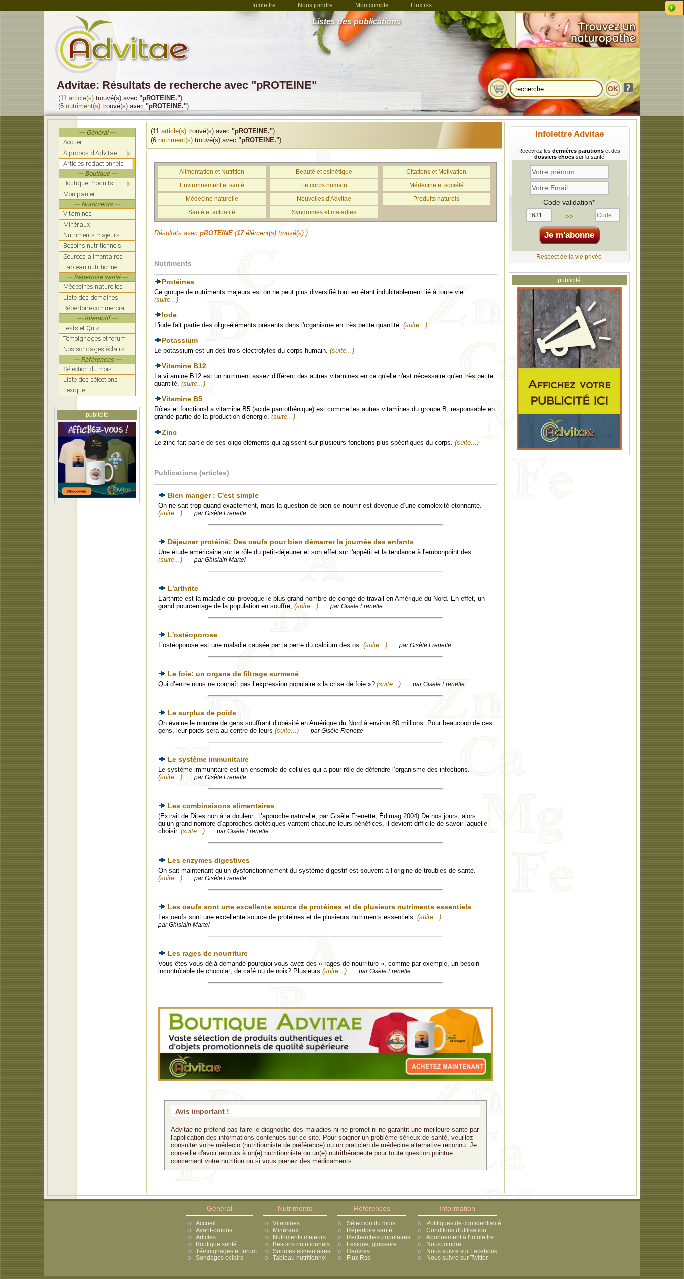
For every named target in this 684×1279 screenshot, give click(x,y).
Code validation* (569, 202)
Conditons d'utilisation (456, 1230)
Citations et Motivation (436, 171)
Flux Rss (358, 1257)
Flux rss (421, 5)
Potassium (180, 340)
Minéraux (285, 1230)
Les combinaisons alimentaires (221, 806)
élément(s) (261, 233)
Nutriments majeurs (299, 1237)
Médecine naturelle (212, 198)
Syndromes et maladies (324, 212)
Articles (206, 1237)
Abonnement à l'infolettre (460, 1237)
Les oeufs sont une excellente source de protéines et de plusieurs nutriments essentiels (319, 907)
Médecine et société (436, 185)
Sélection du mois (371, 1223)
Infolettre (264, 5)
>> (569, 216)
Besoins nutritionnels (301, 1244)
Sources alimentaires (301, 1251)
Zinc (169, 432)
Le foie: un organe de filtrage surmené (233, 674)
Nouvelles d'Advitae (324, 198)
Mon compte (372, 5)
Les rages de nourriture (208, 953)
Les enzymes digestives (209, 860)
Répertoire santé (369, 1230)
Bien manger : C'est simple (213, 495)
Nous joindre (315, 5)
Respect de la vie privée (569, 256)
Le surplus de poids (202, 713)
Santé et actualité (211, 212)
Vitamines (286, 1223)
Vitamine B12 (184, 366)
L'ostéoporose (192, 635)
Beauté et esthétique (324, 171)
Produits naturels (436, 198)
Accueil (206, 1223)
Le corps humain (324, 185)
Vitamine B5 (182, 399)
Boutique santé (216, 1244)
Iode (169, 315)
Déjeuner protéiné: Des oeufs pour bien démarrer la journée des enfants (291, 542)
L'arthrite (183, 588)
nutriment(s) (83, 106)
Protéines (178, 282)
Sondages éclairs (219, 1257)
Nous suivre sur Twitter (457, 1257)
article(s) (81, 98)
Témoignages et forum (226, 1251)
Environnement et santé (212, 185)
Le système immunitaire (208, 759)
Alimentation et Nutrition (211, 171)
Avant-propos (214, 1230)
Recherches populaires (378, 1237)
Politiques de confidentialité (463, 1223)
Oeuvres (358, 1251)
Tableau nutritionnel (300, 1257)
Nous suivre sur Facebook (461, 1251)
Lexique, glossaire (372, 1244)
